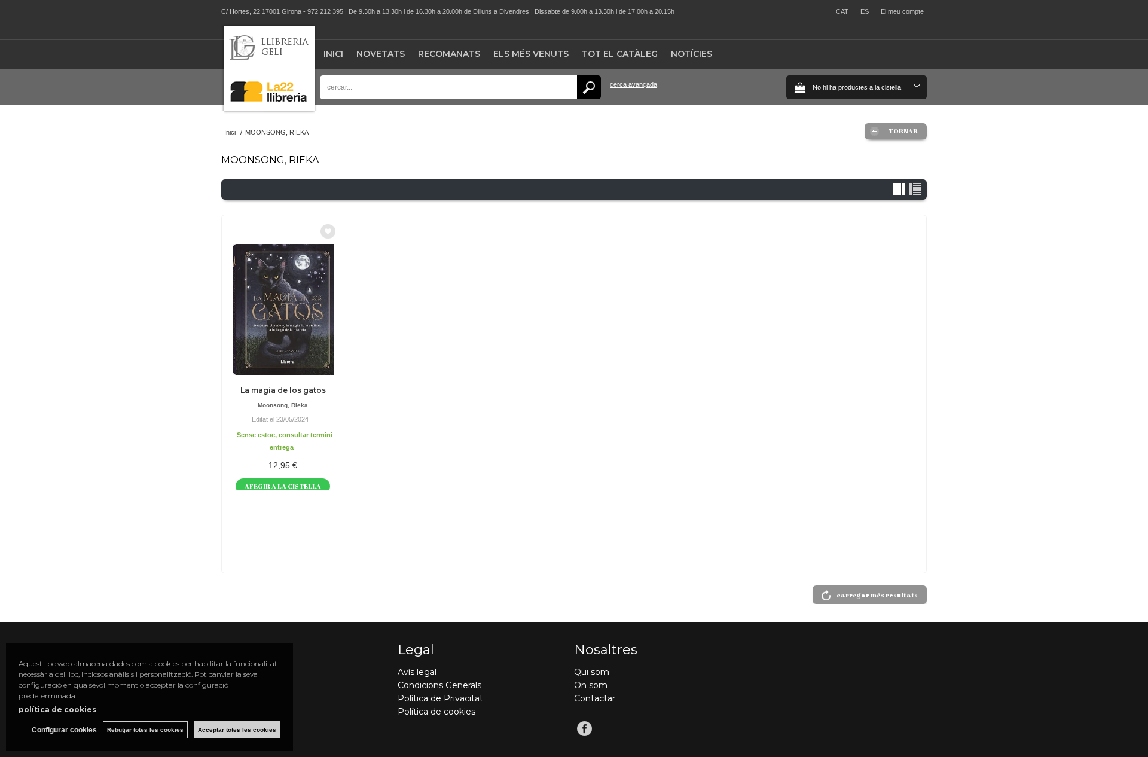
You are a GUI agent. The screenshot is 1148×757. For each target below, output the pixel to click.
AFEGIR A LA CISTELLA (283, 485)
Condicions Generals (439, 685)
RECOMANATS (449, 53)
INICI (333, 53)
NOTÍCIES (691, 53)
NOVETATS (380, 53)
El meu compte (902, 11)
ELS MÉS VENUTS (531, 53)
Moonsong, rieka (283, 405)
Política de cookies (436, 711)
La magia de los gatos (283, 390)
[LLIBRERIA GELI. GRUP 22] (269, 108)
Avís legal (417, 672)
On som (590, 685)
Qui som (591, 672)
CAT (842, 11)
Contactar (594, 698)
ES (864, 11)
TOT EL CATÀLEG (620, 53)
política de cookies (57, 709)
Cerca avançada (633, 84)
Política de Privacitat (440, 698)
